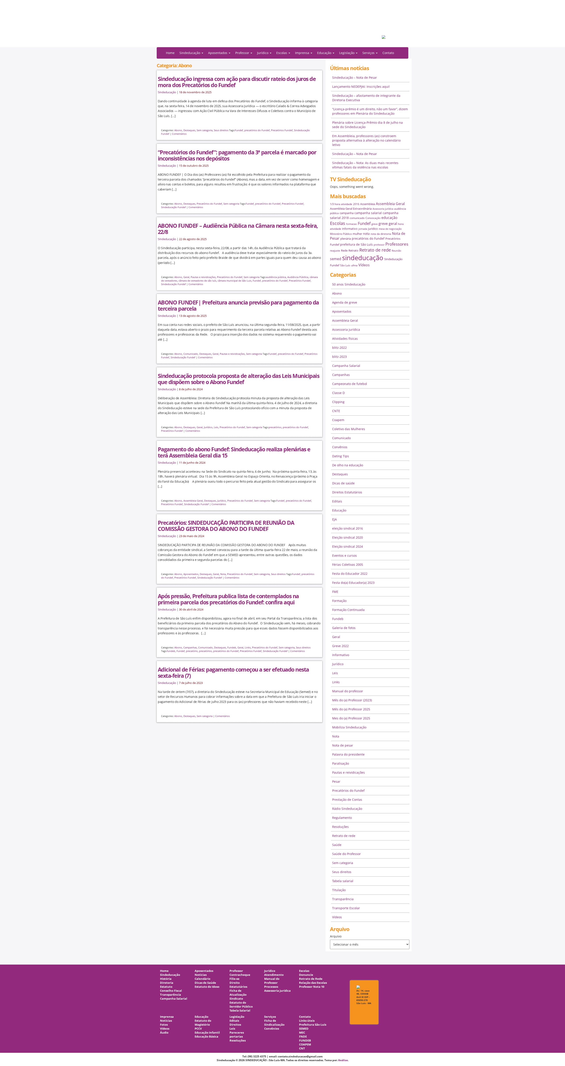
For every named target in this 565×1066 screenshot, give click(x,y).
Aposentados (190, 574)
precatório (192, 651)
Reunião (396, 250)
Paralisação (340, 763)
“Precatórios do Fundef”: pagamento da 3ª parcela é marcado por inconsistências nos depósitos (237, 155)
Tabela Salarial (240, 1010)
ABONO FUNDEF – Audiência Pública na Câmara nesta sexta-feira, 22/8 (238, 228)
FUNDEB (305, 1040)
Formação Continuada (348, 610)
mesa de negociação (390, 228)
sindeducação (282, 25)
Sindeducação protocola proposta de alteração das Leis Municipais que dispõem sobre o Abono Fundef (238, 379)
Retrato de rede (375, 250)
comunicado (357, 218)
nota (366, 233)
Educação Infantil (207, 1032)
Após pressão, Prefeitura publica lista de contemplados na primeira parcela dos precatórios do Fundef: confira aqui (228, 599)
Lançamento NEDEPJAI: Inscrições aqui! (361, 86)
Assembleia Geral (193, 500)
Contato (388, 53)
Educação (339, 510)
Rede (344, 250)
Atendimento (274, 975)
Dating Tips (340, 456)
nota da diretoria (381, 234)
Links (248, 647)
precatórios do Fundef (257, 130)
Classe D (338, 393)
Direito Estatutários (238, 985)
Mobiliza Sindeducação (349, 727)
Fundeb (231, 647)
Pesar (336, 781)
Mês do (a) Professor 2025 (351, 709)
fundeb (171, 651)
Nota (223, 574)
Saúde (336, 845)
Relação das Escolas (313, 983)
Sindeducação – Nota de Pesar (354, 77)
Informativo (340, 655)
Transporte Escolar (346, 908)
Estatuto (166, 987)
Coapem (338, 420)
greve (374, 224)
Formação (339, 601)
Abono (178, 130)
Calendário (202, 979)
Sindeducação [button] (190, 53)
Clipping (338, 402)
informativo (350, 229)
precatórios (275, 427)
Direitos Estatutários (347, 492)
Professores (396, 244)
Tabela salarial (342, 881)
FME (335, 592)
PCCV (198, 1029)
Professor (236, 971)
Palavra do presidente (348, 754)
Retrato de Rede (310, 979)
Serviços (270, 1017)
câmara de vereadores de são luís (197, 280)
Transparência (343, 899)
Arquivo (335, 936)
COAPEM (305, 1044)
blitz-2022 (339, 347)
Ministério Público (341, 234)
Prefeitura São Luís (312, 1025)
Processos (271, 987)
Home (170, 53)
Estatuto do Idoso (207, 987)
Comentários (179, 133)
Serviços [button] (368, 53)
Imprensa (167, 1017)
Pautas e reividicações (203, 277)
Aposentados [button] (218, 53)
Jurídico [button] (263, 53)
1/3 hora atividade (341, 204)
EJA (334, 519)
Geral (186, 277)
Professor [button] (242, 53)
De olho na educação (347, 465)
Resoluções (340, 827)
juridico (373, 229)
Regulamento (342, 818)
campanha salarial (368, 213)
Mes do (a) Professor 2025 (351, 718)
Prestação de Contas (347, 799)
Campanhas (190, 647)
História (165, 979)
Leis (216, 427)
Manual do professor (347, 691)
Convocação (372, 218)
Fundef (239, 130)
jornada (362, 228)
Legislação (237, 1017)
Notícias (201, 975)
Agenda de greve (344, 302)
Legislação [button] (347, 53)
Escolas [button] (282, 53)
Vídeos (364, 265)
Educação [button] (324, 53)
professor (379, 244)
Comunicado (190, 353)
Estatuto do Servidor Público (241, 1004)
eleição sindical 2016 (347, 528)
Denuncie (306, 975)
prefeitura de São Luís (356, 244)
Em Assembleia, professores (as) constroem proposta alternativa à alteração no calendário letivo (366, 140)
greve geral (388, 223)
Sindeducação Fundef (173, 207)
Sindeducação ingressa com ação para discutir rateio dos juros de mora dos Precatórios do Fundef (237, 82)
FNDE (303, 1036)
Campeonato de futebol (349, 384)
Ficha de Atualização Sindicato (238, 995)
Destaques (189, 130)
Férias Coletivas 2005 (347, 564)
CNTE (336, 411)
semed (335, 258)
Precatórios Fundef (282, 130)
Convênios (339, 447)
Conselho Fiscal (171, 991)
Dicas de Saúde (205, 983)
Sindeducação (167, 92)
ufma (354, 265)
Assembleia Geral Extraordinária (351, 209)
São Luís (345, 265)
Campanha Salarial (346, 366)
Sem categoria (205, 130)
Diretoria (166, 983)
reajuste (335, 250)
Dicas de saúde (343, 483)
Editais (337, 501)
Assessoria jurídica (383, 208)
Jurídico (208, 427)
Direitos (235, 1025)
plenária (345, 239)
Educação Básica (206, 1036)
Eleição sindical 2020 (347, 537)
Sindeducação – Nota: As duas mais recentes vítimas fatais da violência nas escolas (365, 165)
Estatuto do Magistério (203, 1023)
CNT (302, 1048)
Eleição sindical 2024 (347, 546)
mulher (357, 234)
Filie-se (234, 979)
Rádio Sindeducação (347, 809)
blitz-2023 (339, 357)
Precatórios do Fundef (209, 203)
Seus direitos (221, 130)
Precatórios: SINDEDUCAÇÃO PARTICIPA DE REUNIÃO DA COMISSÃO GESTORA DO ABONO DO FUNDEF (226, 525)
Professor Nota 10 (311, 987)
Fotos (164, 1025)
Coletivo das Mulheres (348, 429)
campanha (347, 213)
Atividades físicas (345, 338)
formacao (351, 224)
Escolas (337, 223)
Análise (343, 1060)
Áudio (164, 1032)
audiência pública (276, 277)
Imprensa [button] (302, 53)
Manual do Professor (271, 981)
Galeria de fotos (344, 628)
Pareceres (237, 1032)
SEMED (304, 1029)
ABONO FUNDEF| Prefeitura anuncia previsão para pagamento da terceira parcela (238, 305)
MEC (302, 1032)
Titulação (339, 890)
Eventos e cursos (344, 555)
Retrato (353, 250)
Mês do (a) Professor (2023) (352, 700)
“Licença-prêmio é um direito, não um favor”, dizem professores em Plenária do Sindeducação (370, 111)
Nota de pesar (342, 745)
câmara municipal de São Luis (234, 280)
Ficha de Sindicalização (274, 1023)
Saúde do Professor (346, 854)
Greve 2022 (340, 646)
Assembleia (367, 204)
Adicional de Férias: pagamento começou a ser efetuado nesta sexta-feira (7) (233, 672)
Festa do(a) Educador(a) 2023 (353, 583)
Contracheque (240, 975)
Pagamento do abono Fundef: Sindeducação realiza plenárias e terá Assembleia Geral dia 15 (234, 452)
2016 (356, 204)
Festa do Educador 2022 (349, 573)
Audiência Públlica (297, 277)
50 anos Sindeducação (348, 284)
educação (389, 217)
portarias (236, 1036)
